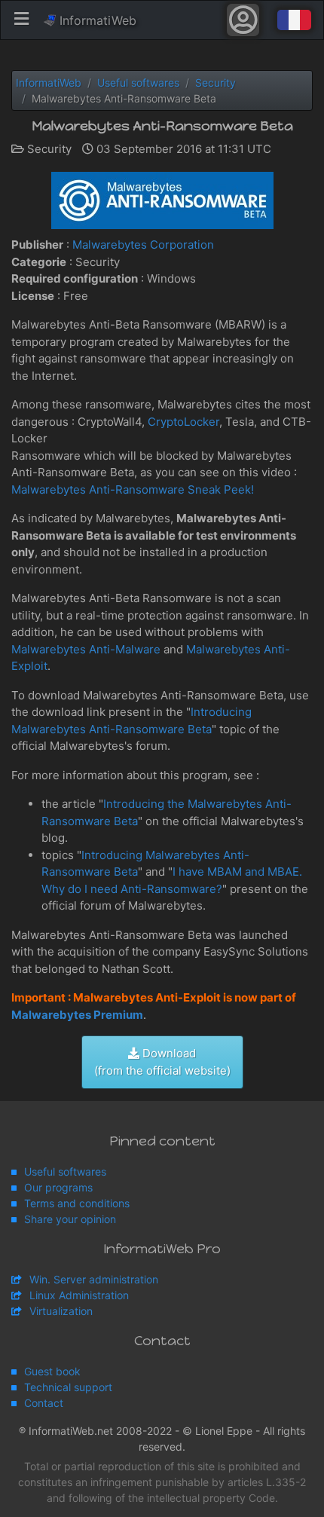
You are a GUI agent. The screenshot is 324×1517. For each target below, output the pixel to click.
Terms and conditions (77, 1203)
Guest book (52, 1371)
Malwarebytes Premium (77, 1015)
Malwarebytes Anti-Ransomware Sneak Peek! (132, 489)
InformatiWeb (96, 20)
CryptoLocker (183, 421)
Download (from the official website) (162, 1062)
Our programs (58, 1187)
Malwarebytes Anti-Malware (85, 649)
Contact (43, 1402)
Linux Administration (79, 1295)
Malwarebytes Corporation (143, 244)
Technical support (68, 1387)
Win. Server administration (93, 1279)
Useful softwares (65, 1171)
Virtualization (61, 1310)
